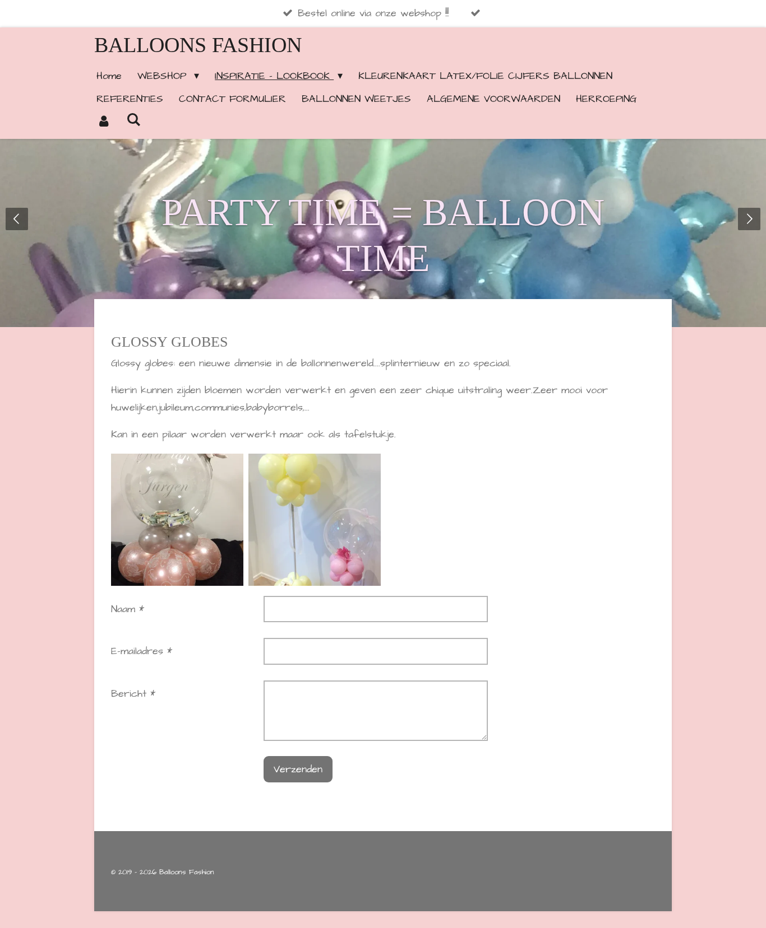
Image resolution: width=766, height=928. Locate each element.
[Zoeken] (133, 120)
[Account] (103, 121)
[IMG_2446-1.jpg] (177, 519)
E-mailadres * (141, 651)
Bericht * (133, 694)
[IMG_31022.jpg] (314, 519)
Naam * (127, 609)
